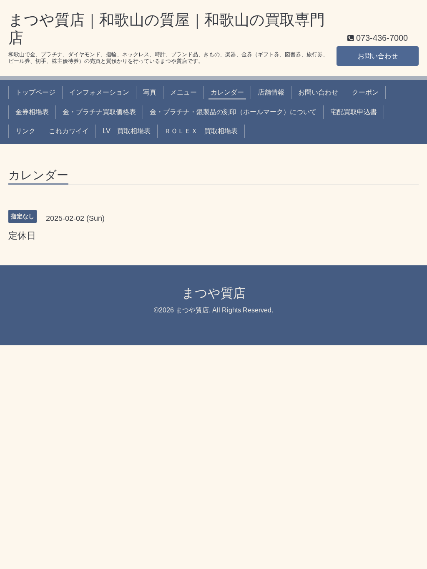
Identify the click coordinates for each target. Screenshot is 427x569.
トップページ (35, 92)
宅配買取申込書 (353, 111)
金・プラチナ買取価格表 (99, 111)
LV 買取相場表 (127, 131)
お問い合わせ (378, 56)
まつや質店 (214, 293)
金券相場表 (32, 111)
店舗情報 (271, 92)
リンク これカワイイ (52, 131)
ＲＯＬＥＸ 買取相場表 (201, 131)
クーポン (365, 92)
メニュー (183, 92)
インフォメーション (99, 92)
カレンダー (227, 92)
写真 (149, 92)
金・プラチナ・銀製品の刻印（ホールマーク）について (233, 111)
